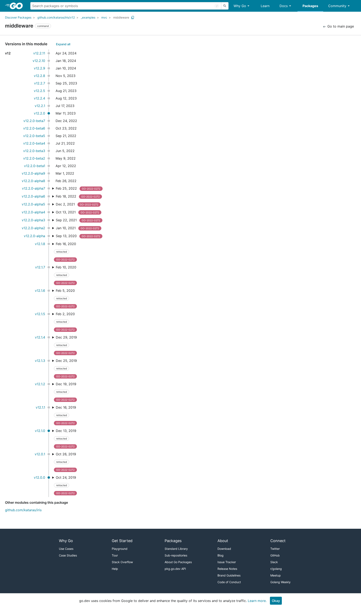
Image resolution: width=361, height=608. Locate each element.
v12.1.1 (40, 407)
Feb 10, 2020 (66, 274)
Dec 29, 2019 (66, 345)
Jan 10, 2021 (77, 228)
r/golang (276, 568)
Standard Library (176, 548)
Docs (284, 6)
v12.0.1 (40, 454)
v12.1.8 (40, 244)
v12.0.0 (39, 477)
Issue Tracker (226, 562)
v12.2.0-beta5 (34, 136)
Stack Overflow (122, 562)
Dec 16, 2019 (66, 415)
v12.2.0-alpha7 (33, 188)
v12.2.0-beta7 (34, 121)
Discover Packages (18, 17)
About (222, 541)
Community (337, 6)
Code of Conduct (229, 582)
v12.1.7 (40, 267)
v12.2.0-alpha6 (33, 196)
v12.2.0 (39, 113)
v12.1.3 (40, 361)
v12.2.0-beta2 (34, 158)
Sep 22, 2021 (78, 220)
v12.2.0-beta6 (34, 128)
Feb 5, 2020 (65, 298)
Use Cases (66, 548)
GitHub (275, 555)
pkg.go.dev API (175, 568)
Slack (274, 562)
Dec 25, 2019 (66, 368)
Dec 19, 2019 (66, 391)
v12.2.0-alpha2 (33, 228)
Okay (276, 601)
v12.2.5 (39, 91)
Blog (220, 555)
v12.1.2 (40, 384)
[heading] (17, 6)
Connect (278, 541)
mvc (104, 17)
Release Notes (227, 568)
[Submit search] (225, 6)
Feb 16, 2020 (66, 251)
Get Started (122, 541)
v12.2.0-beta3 (34, 151)
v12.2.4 (39, 98)
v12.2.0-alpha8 (33, 181)
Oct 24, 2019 (66, 485)
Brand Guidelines (228, 575)
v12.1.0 (40, 431)
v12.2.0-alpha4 (33, 212)
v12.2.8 (39, 76)
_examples (88, 17)
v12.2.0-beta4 (34, 143)
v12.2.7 (39, 83)
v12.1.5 (40, 314)
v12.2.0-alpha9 (33, 173)
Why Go (240, 6)
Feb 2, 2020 (65, 321)
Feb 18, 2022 (78, 196)
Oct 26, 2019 (66, 461)
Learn (265, 6)
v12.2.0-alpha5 (33, 204)
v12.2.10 (39, 61)
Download (224, 548)
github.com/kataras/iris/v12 (56, 17)
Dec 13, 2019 (66, 438)
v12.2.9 (39, 68)
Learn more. (257, 601)
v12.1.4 (40, 337)
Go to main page (340, 26)
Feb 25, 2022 (78, 188)
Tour (115, 555)
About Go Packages (178, 562)
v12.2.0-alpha (34, 236)
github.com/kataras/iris (23, 510)
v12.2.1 (40, 106)
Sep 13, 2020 (78, 236)
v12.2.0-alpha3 (33, 220)
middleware (121, 17)
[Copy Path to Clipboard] (133, 17)
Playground (119, 548)
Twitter (275, 548)
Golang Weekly (280, 582)
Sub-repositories (176, 555)
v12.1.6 (40, 290)
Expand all (63, 44)
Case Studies (68, 555)
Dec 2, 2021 (77, 204)
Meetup (275, 575)
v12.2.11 (39, 53)
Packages (310, 6)
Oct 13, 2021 (77, 212)
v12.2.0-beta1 (34, 166)
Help (115, 568)
